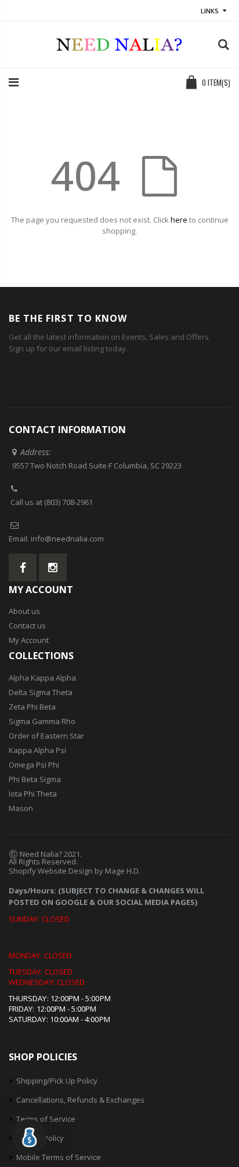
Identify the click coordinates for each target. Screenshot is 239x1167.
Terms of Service (45, 1119)
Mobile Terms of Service (58, 1157)
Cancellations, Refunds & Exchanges (80, 1100)
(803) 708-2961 (68, 502)
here (179, 220)
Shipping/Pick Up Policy (56, 1080)
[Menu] (14, 82)
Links (210, 10)
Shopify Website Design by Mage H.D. (74, 871)
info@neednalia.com (67, 538)
